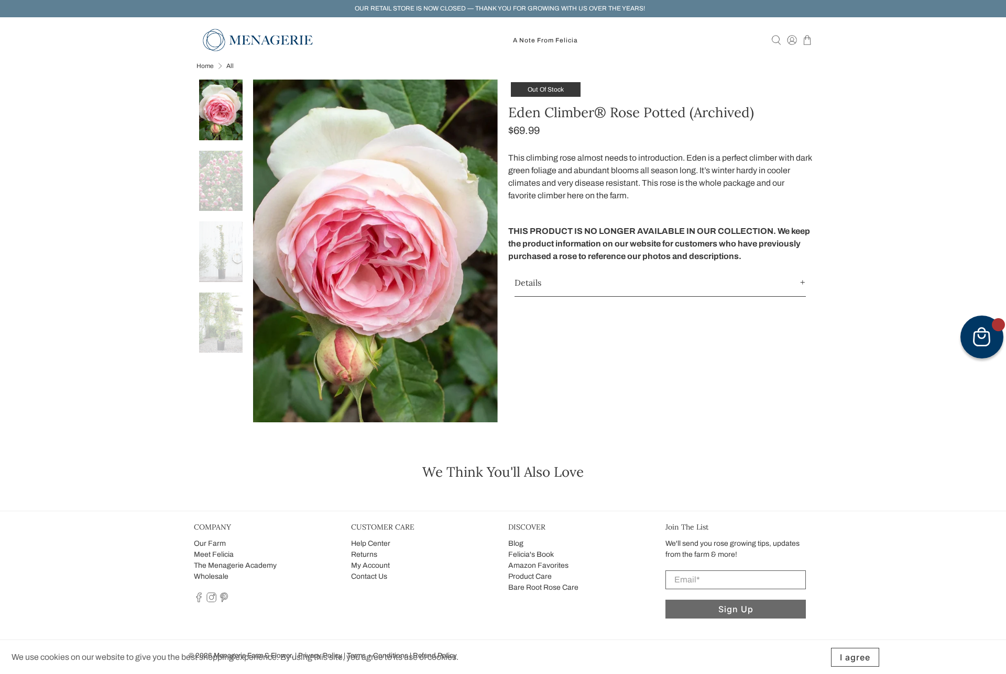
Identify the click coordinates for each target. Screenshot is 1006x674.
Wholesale (211, 576)
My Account (370, 565)
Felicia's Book (531, 554)
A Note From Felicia (545, 40)
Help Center (370, 543)
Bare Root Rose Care (543, 587)
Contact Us (369, 576)
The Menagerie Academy (235, 565)
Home (205, 66)
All (230, 66)
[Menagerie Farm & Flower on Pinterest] (224, 600)
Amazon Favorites (538, 565)
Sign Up (735, 609)
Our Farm (210, 543)
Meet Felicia (214, 554)
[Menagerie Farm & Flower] (257, 40)
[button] (660, 283)
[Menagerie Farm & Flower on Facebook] (199, 600)
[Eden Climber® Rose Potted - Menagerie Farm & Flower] (375, 251)
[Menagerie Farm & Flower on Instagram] (211, 600)
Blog (515, 543)
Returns (364, 554)
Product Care (530, 576)
